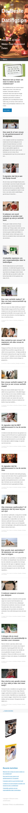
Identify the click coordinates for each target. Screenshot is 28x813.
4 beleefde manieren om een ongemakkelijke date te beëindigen (14, 260)
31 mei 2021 (3, 363)
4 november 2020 (4, 487)
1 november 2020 (4, 573)
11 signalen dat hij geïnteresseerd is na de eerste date (13, 468)
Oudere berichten (8, 710)
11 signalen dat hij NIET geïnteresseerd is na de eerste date (13, 427)
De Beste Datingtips (14, 15)
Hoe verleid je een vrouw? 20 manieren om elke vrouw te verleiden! (13, 342)
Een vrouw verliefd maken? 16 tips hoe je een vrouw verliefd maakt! (13, 384)
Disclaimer (5, 804)
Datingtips (20, 405)
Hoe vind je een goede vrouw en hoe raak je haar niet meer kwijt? (13, 683)
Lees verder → (7, 110)
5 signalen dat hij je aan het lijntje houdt (12, 177)
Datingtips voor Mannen (20, 363)
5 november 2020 (4, 446)
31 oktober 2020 (4, 616)
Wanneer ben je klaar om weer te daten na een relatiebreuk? (13, 82)
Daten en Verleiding (13, 320)
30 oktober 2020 (4, 661)
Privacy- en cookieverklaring (16, 804)
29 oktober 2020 (4, 704)
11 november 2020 (5, 405)
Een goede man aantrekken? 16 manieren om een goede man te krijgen (13, 552)
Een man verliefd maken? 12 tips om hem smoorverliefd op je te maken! (13, 301)
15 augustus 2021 (4, 320)
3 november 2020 (4, 530)
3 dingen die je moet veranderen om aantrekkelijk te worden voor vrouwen (14, 638)
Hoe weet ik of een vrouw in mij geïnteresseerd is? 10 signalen (13, 134)
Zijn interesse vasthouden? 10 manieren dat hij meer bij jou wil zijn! (13, 509)
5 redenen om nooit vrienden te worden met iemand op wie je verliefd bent (13, 217)
